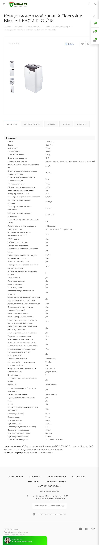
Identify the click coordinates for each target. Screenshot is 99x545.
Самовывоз (78, 477)
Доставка (81, 124)
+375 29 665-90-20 (49, 486)
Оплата (66, 124)
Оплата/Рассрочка (55, 481)
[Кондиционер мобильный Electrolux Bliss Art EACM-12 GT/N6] (34, 78)
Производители (57, 477)
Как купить (35, 477)
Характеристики (32, 124)
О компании (16, 477)
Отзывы (51, 124)
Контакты (33, 481)
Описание (12, 124)
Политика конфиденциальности (51, 514)
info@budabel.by (50, 491)
